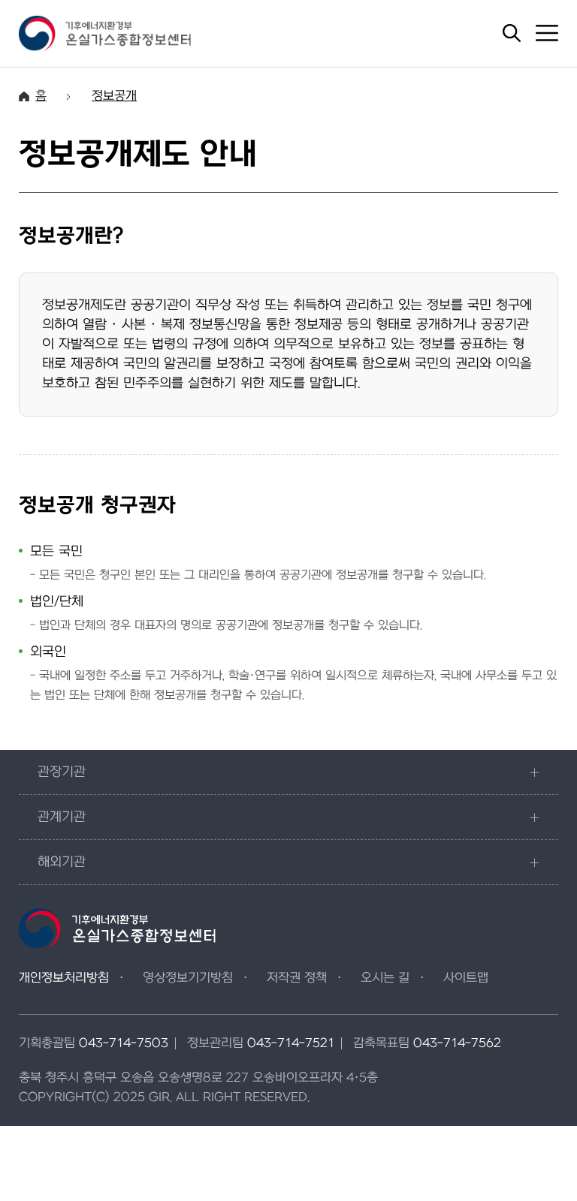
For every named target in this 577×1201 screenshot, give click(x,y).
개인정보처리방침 (64, 978)
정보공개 (114, 96)
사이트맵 (465, 978)
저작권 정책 (297, 978)
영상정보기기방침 (188, 978)
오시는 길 (385, 978)
